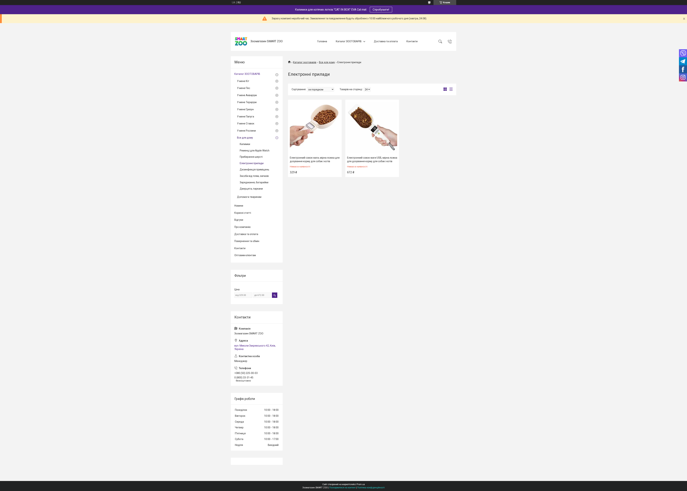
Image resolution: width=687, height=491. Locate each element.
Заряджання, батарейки (254, 182)
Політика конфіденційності (371, 487)
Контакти (412, 41)
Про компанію (242, 227)
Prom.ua (361, 484)
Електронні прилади (252, 163)
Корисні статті (242, 212)
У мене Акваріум (247, 95)
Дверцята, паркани (251, 188)
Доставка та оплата (386, 41)
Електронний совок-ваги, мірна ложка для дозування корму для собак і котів (315, 159)
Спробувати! (381, 9)
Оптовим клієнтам (245, 255)
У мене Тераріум (247, 102)
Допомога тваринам (249, 196)
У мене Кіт (243, 81)
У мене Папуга (245, 116)
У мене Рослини (246, 130)
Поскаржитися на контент (342, 487)
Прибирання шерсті (251, 156)
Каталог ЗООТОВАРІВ (349, 41)
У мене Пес (243, 88)
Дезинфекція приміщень (254, 169)
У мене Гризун (245, 109)
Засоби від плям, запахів (254, 176)
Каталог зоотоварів (304, 62)
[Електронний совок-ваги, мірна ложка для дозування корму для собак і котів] (315, 127)
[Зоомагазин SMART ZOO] (241, 41)
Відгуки (238, 219)
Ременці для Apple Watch (254, 150)
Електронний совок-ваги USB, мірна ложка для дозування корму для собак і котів (372, 159)
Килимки (245, 144)
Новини (238, 205)
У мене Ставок (245, 123)
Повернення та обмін (246, 241)
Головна (322, 41)
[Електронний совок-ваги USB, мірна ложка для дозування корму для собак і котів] (372, 127)
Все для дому (327, 62)
